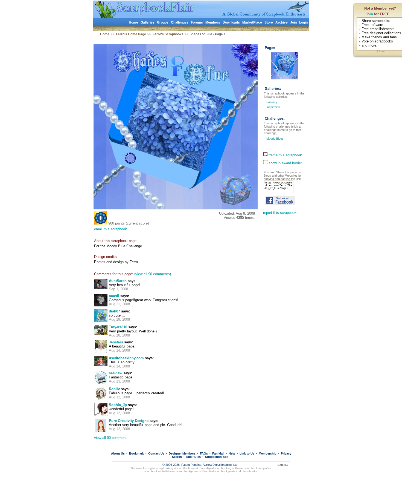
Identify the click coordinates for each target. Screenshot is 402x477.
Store (268, 22)
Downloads (231, 22)
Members (212, 22)
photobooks (249, 471)
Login (303, 22)
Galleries (148, 22)
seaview (115, 373)
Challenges (179, 22)
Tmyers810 (118, 327)
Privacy (286, 453)
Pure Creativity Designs (128, 421)
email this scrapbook (110, 229)
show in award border (284, 163)
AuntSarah (118, 281)
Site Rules (193, 456)
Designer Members (182, 453)
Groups (162, 22)
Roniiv (114, 389)
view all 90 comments (111, 438)
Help (232, 453)
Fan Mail (218, 453)
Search (177, 456)
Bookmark (136, 453)
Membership (267, 453)
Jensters (116, 342)
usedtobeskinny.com (126, 358)
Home (133, 22)
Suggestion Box (216, 456)
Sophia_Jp (118, 405)
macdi (114, 296)
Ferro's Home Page (131, 34)
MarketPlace (252, 22)
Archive (281, 22)
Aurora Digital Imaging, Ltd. (220, 464)
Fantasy (271, 102)
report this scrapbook (279, 213)
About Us (118, 453)
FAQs (204, 453)
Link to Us (247, 453)
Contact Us (156, 453)
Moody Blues (275, 138)
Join (369, 14)
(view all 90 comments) (152, 274)
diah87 (114, 311)
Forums (197, 22)
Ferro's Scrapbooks (168, 34)
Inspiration (273, 107)
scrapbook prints (224, 471)
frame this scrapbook (284, 155)
